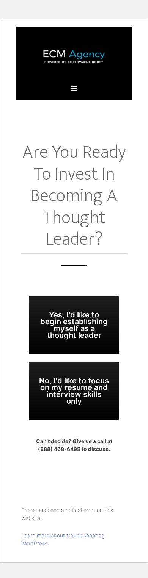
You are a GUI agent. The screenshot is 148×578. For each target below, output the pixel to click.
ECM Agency (73, 56)
